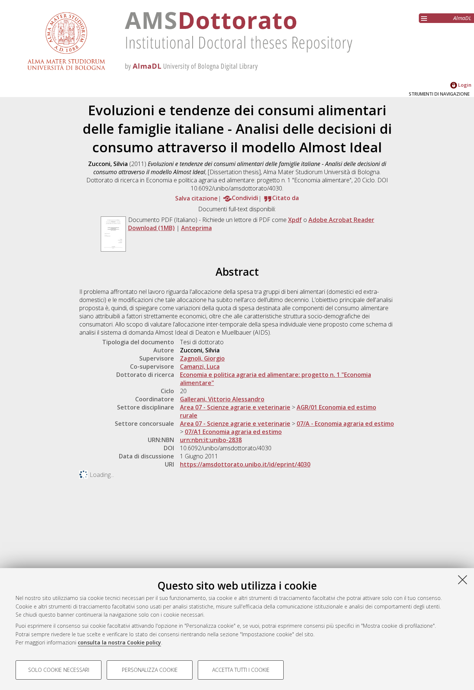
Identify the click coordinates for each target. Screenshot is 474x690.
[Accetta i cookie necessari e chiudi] (462, 579)
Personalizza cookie (150, 669)
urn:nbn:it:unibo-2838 (211, 440)
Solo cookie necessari (58, 669)
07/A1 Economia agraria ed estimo (233, 432)
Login (464, 85)
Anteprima (196, 228)
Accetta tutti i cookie (241, 669)
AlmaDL (462, 17)
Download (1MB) (151, 228)
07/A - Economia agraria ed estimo (345, 423)
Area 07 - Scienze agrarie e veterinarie (235, 407)
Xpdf (295, 220)
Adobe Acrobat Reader (341, 220)
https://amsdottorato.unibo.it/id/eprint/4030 (245, 464)
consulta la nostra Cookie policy (119, 642)
